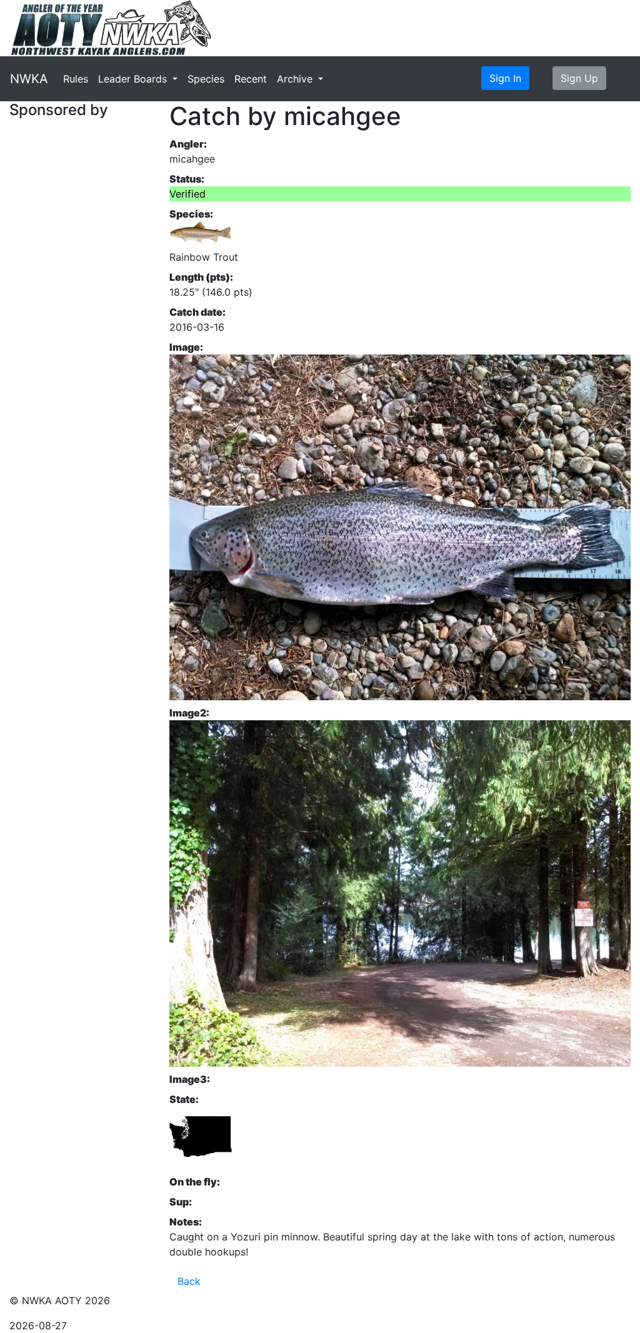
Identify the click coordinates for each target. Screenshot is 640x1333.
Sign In (505, 78)
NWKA (29, 78)
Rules (75, 79)
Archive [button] (296, 79)
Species (206, 79)
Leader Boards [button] (134, 79)
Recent (250, 79)
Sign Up (579, 78)
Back (189, 1281)
